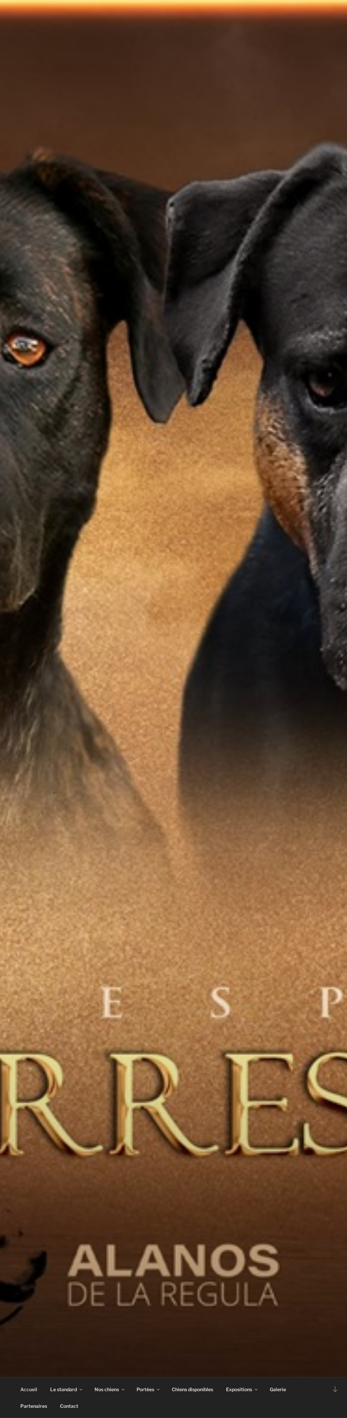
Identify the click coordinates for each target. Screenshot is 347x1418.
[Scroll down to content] (335, 1389)
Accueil (28, 1389)
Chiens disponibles (192, 1389)
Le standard (63, 1389)
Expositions (239, 1389)
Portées (145, 1389)
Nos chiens (107, 1389)
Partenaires (33, 1406)
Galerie (278, 1389)
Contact (69, 1406)
